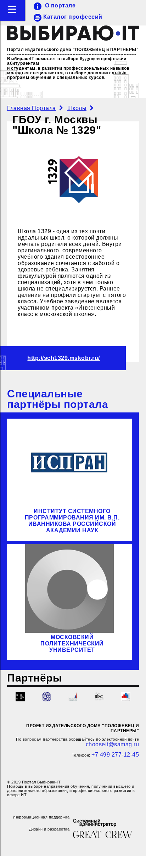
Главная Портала (31, 108)
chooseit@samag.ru (112, 744)
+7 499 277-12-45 (115, 755)
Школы (77, 108)
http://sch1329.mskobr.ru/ (63, 358)
